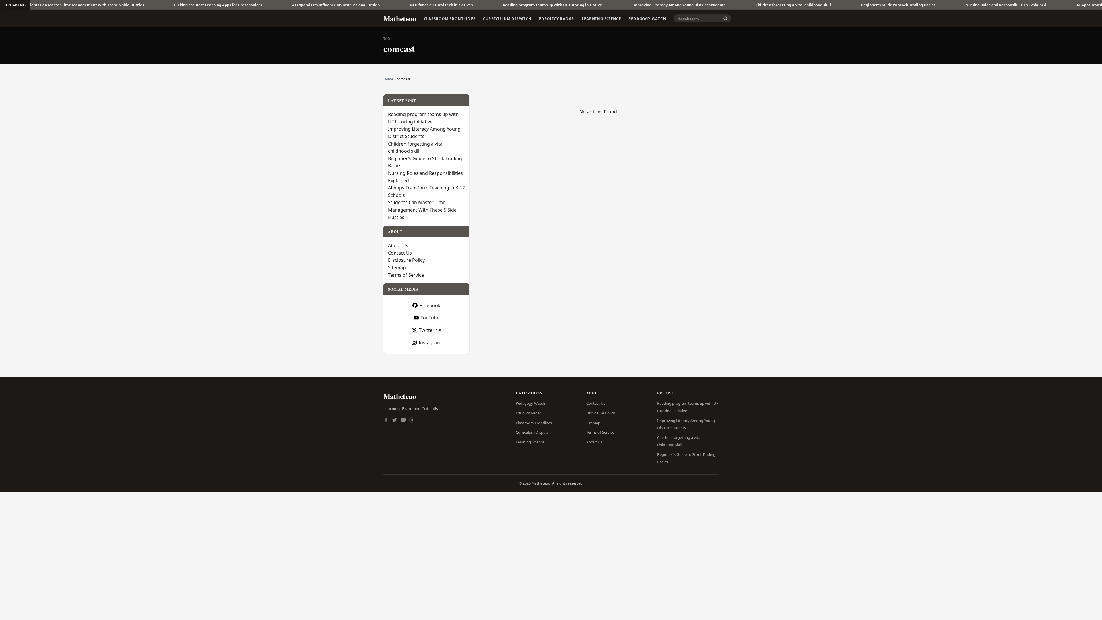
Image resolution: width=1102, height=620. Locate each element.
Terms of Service (406, 275)
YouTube (430, 318)
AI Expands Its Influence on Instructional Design (297, 4)
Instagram (430, 342)
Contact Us (400, 253)
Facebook (430, 305)
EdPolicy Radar (556, 18)
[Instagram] (411, 420)
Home (388, 79)
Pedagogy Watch (647, 18)
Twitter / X (430, 330)
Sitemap (397, 267)
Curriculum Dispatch (507, 18)
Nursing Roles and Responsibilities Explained (966, 4)
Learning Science (601, 18)
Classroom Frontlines (450, 18)
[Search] (725, 18)
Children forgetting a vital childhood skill (754, 4)
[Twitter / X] (394, 420)
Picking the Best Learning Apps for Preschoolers (179, 4)
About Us (398, 245)
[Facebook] (386, 420)
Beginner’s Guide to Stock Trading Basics (859, 4)
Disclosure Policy (406, 260)
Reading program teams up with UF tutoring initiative (513, 4)
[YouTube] (403, 420)
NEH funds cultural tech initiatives (402, 4)
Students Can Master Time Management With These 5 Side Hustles (422, 209)
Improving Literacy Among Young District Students (639, 4)
